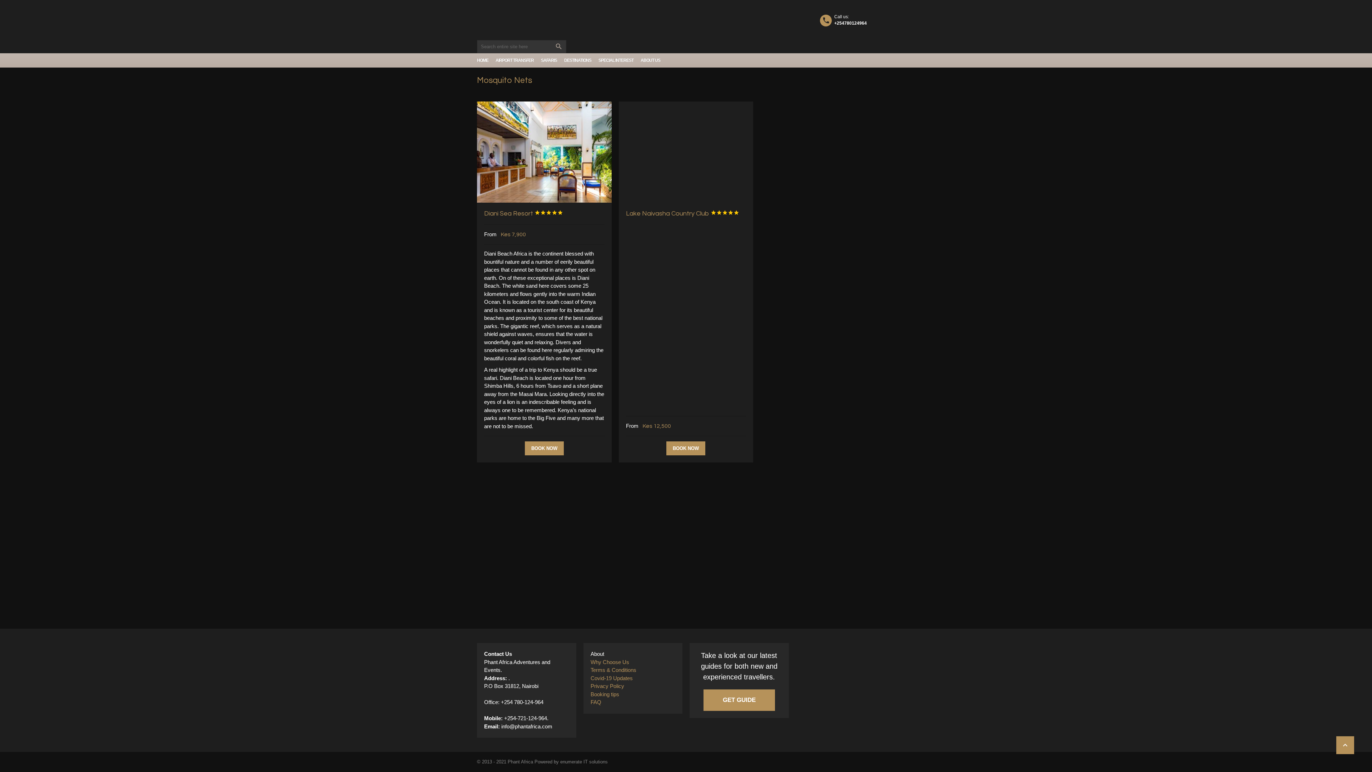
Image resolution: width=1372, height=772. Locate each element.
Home (482, 60)
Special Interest (615, 60)
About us (650, 60)
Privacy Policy (607, 686)
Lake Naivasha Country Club (682, 213)
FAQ (596, 702)
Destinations (577, 60)
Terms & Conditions (613, 670)
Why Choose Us (610, 662)
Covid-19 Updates (612, 678)
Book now (544, 448)
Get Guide (739, 700)
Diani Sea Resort (523, 213)
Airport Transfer (515, 60)
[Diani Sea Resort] (544, 152)
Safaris (549, 60)
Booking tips (605, 694)
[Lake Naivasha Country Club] (686, 152)
